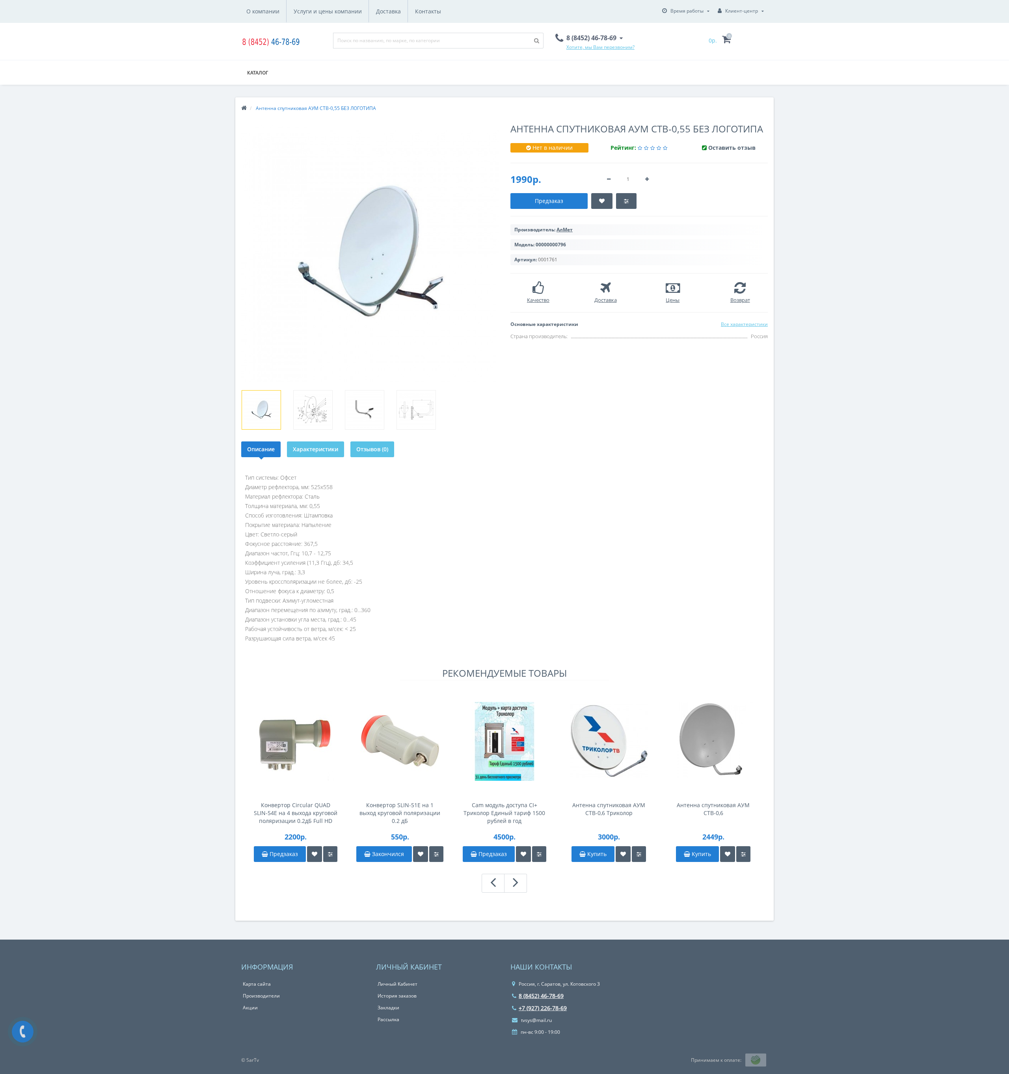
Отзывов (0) (372, 449)
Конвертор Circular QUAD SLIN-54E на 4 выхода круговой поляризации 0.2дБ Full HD (295, 813)
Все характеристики (744, 324)
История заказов (397, 995)
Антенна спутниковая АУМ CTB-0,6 (713, 809)
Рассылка (388, 1019)
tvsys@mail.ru (536, 1020)
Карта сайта (257, 984)
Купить (596, 854)
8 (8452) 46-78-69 (541, 996)
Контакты (428, 11)
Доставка (388, 11)
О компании (262, 11)
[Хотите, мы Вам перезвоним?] (22, 1031)
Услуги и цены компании (328, 11)
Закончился (387, 854)
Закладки (388, 1007)
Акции (250, 1007)
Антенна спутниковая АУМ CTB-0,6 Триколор (608, 809)
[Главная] (244, 108)
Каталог (257, 72)
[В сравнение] (330, 854)
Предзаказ (283, 854)
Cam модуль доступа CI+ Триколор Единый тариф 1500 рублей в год (504, 813)
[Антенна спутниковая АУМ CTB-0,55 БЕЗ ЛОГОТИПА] (261, 410)
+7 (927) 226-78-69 (543, 1008)
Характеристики (315, 449)
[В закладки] (314, 854)
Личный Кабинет (397, 984)
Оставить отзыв (732, 147)
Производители (261, 995)
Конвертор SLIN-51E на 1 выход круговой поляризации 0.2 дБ (399, 813)
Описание (261, 449)
